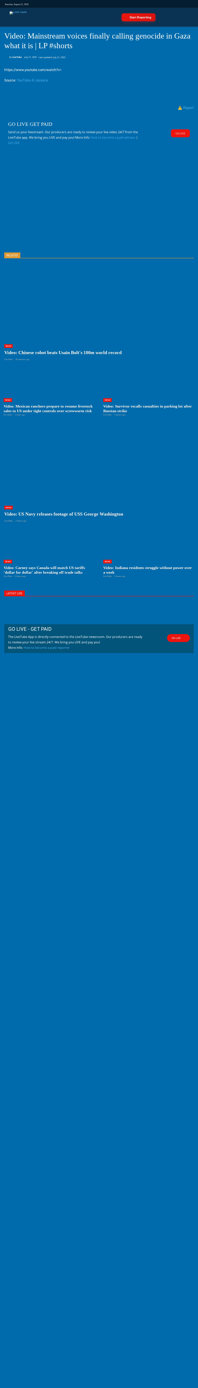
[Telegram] (137, 4)
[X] (17, 95)
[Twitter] (117, 4)
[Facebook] (111, 4)
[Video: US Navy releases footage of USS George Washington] (99, 477)
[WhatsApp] (35, 95)
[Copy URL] (79, 95)
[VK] (143, 4)
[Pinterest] (26, 95)
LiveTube (17, 57)
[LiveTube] (18, 17)
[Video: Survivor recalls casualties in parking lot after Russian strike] (149, 391)
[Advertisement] (99, 205)
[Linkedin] (130, 4)
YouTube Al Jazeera (32, 80)
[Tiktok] (104, 4)
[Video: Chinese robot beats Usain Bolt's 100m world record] (99, 316)
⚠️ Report (186, 107)
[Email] (52, 95)
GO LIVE (14, 143)
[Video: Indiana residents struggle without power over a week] (149, 553)
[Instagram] (98, 4)
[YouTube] (124, 4)
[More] (88, 95)
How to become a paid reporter (47, 648)
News (8, 346)
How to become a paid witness (113, 137)
